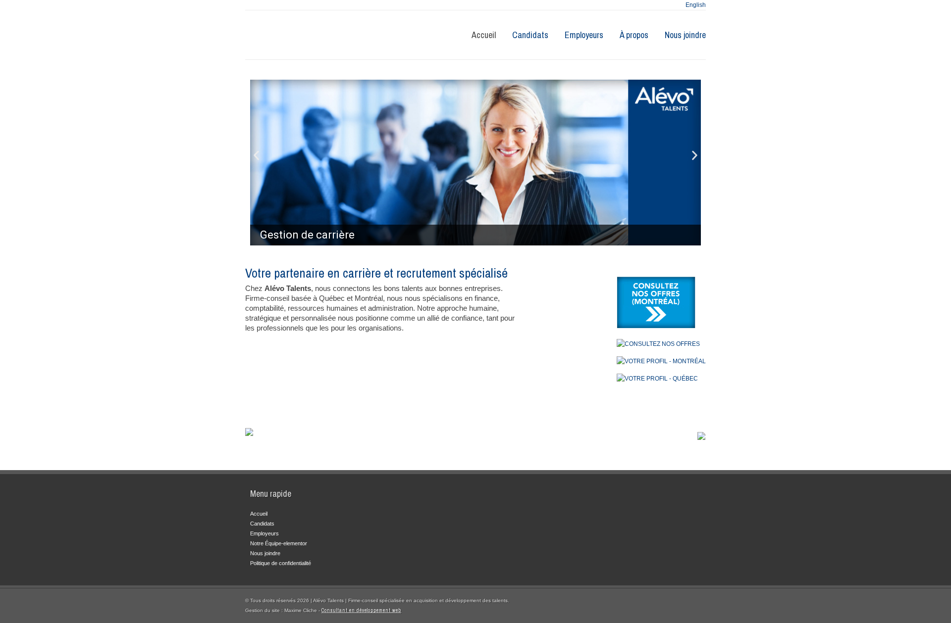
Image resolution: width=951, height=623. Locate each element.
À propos (634, 35)
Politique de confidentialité (280, 563)
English (696, 4)
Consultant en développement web (361, 610)
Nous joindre (685, 35)
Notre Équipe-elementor (278, 543)
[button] (256, 155)
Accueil (484, 35)
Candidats (530, 35)
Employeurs (584, 35)
